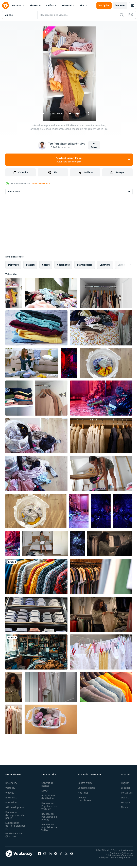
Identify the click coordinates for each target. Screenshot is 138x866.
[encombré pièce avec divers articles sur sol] (69, 363)
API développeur (14, 807)
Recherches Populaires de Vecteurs (48, 806)
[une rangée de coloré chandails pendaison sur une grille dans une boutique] (36, 576)
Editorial (67, 5)
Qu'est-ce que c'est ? (40, 183)
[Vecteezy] (5, 5)
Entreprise (11, 797)
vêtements (63, 264)
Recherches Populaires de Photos (48, 816)
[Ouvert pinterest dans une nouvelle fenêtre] (55, 853)
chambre (105, 264)
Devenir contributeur (83, 799)
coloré (46, 264)
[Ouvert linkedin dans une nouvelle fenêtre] (50, 853)
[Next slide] (124, 265)
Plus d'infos (14, 191)
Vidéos (50, 5)
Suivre (94, 147)
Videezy (9, 792)
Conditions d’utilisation (118, 852)
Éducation (11, 802)
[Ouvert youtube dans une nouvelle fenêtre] (71, 853)
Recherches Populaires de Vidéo (48, 827)
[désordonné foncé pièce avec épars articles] (77, 543)
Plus (82, 5)
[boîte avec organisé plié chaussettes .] (51, 719)
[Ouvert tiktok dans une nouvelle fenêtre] (61, 853)
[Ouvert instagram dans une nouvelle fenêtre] (44, 853)
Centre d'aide (83, 782)
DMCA (43, 790)
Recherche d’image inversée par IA (14, 815)
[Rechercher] (122, 15)
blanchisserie (84, 264)
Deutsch (123, 797)
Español (122, 787)
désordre (13, 264)
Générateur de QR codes (13, 835)
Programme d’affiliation (47, 797)
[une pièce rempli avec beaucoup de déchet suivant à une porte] (101, 398)
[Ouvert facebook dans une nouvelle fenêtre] (39, 853)
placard (30, 264)
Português (124, 792)
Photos (34, 5)
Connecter (120, 5)
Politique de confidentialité (116, 855)
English (122, 782)
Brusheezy (11, 782)
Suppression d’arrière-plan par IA (13, 825)
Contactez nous (84, 787)
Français (123, 802)
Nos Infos (81, 792)
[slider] (70, 113)
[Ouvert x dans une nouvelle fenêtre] (66, 853)
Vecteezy (10, 787)
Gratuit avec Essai (69, 159)
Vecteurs (16, 5)
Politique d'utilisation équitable (111, 857)
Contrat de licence (46, 784)
